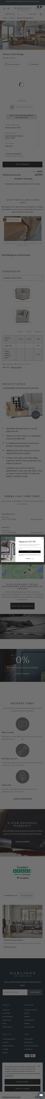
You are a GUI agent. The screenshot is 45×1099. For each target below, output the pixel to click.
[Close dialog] (43, 538)
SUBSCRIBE (29, 551)
